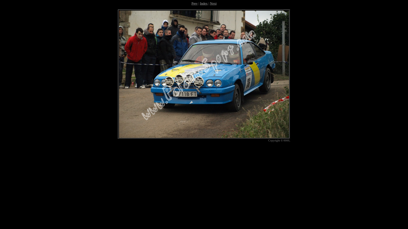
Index (204, 3)
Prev (194, 3)
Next (213, 3)
